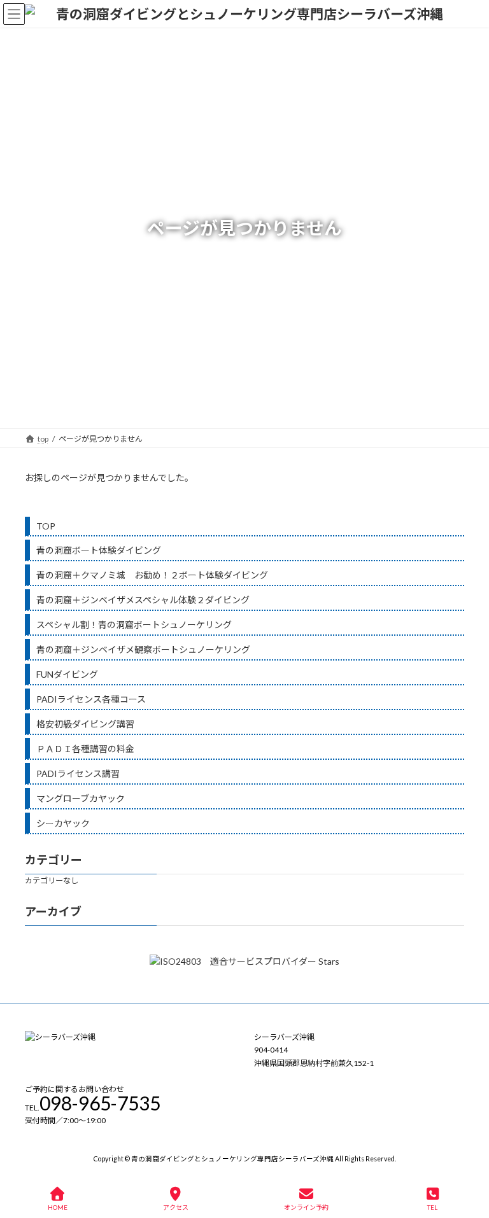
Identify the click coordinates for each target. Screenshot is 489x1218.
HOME (57, 1207)
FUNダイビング (67, 674)
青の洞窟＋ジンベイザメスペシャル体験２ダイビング (143, 599)
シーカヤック (63, 823)
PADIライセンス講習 (78, 773)
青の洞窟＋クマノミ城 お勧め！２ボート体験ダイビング (152, 575)
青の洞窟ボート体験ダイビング (98, 550)
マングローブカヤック (80, 798)
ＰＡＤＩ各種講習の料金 (85, 748)
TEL (432, 1207)
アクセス (175, 1207)
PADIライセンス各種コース (91, 699)
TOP (45, 526)
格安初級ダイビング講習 (85, 723)
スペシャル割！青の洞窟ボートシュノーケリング (134, 624)
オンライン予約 (306, 1207)
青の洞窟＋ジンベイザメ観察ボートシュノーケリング (143, 649)
